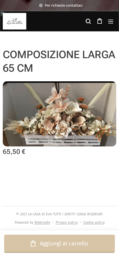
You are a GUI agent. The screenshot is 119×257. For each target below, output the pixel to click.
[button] (88, 21)
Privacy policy (67, 222)
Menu (110, 21)
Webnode (42, 222)
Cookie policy (94, 222)
